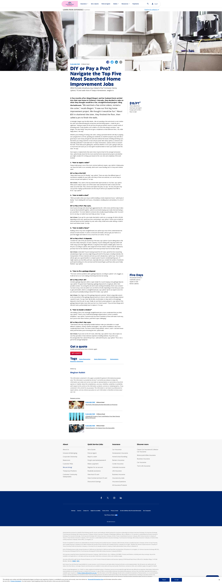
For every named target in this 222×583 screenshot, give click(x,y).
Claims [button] (116, 4)
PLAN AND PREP (90, 402)
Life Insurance (117, 471)
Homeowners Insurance (120, 453)
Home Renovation (84, 359)
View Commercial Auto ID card (97, 478)
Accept (176, 579)
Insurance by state (118, 478)
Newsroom (66, 460)
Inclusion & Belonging (70, 453)
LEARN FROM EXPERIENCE (73, 10)
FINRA (74, 561)
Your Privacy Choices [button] (111, 515)
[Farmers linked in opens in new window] (116, 62)
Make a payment (93, 464)
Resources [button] (126, 4)
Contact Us (86, 510)
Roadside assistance (94, 471)
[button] (148, 3)
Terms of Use (105, 510)
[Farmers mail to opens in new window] (120, 62)
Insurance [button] (84, 4)
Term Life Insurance (143, 466)
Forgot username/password (97, 460)
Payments (136, 4)
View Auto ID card (93, 474)
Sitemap (73, 510)
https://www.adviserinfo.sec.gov (87, 573)
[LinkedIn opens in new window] (121, 498)
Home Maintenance (100, 359)
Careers (79, 510)
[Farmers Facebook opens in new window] (107, 62)
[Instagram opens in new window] (114, 498)
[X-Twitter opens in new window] (108, 498)
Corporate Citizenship (70, 457)
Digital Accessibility (95, 510)
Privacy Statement (15, 581)
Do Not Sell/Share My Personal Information (130, 510)
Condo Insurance (117, 464)
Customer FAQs (68, 464)
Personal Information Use (95, 579)
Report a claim (92, 457)
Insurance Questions (119, 482)
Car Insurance (116, 449)
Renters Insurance (118, 460)
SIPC (78, 561)
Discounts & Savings (94, 482)
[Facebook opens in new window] (101, 498)
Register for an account (95, 467)
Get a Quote (95, 4)
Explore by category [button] (151, 10)
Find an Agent (106, 4)
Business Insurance (118, 474)
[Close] (219, 580)
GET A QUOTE (76, 353)
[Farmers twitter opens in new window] (112, 62)
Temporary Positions (70, 471)
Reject (164, 579)
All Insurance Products (119, 485)
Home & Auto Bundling (119, 457)
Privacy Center (114, 510)
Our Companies (147, 510)
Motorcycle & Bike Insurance (146, 455)
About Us (66, 449)
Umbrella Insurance (118, 467)
